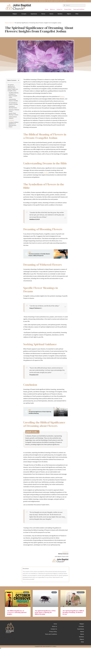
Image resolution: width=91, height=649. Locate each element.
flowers (62, 96)
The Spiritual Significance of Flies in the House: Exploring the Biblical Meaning (45, 612)
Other (76, 14)
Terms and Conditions (78, 9)
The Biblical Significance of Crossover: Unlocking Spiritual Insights (16, 612)
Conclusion (11, 120)
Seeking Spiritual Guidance (13, 117)
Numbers (60, 14)
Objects (69, 14)
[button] (18, 80)
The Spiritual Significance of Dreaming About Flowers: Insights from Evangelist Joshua (13, 87)
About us (52, 9)
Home (46, 9)
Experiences (34, 14)
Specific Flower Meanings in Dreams (13, 114)
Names (43, 14)
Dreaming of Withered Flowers (14, 110)
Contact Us (59, 9)
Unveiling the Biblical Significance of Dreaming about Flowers (13, 124)
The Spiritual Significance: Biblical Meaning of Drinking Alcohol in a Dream (73, 612)
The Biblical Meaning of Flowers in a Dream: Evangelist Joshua (13, 95)
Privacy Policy (67, 9)
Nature (51, 14)
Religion (15, 14)
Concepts (23, 14)
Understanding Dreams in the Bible (13, 100)
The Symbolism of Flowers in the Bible (13, 103)
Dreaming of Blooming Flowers (13, 107)
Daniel (46, 172)
